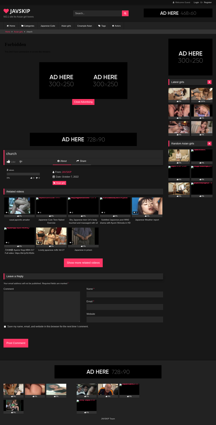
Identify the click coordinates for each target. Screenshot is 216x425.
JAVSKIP (19, 11)
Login (196, 2)
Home (12, 26)
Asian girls (66, 26)
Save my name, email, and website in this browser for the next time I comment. (47, 326)
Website (91, 314)
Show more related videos (83, 262)
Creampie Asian (84, 26)
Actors (118, 26)
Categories (29, 26)
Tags (103, 26)
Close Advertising (83, 102)
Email (90, 301)
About (63, 161)
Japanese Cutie (48, 26)
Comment (9, 289)
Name (90, 289)
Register (208, 2)
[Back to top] (207, 416)
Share (82, 161)
